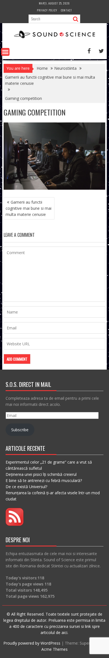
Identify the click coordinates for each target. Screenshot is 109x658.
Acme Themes (54, 649)
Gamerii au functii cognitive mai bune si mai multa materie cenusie (28, 208)
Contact (66, 10)
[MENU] (5, 52)
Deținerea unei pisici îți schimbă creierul (41, 474)
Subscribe (20, 429)
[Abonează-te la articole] (14, 524)
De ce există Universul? (26, 486)
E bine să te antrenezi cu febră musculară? (44, 480)
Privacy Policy (47, 10)
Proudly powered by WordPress (31, 643)
